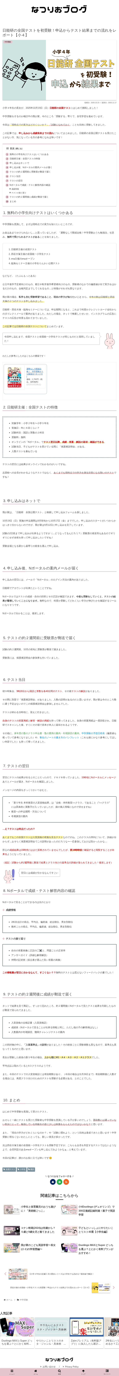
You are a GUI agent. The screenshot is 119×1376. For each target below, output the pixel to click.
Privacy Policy (72, 1366)
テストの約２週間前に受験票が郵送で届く (30, 172)
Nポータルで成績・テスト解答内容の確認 (30, 185)
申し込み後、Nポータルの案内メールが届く (31, 167)
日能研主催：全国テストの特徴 (25, 159)
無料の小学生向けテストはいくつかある (29, 154)
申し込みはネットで (19, 163)
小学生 (23, 1169)
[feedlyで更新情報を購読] (59, 1182)
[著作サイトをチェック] (53, 1182)
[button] (113, 1332)
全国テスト (10, 1169)
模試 (32, 1169)
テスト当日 (15, 176)
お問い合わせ (49, 1366)
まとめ (13, 201)
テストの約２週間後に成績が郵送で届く (29, 197)
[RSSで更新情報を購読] (66, 1182)
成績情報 (15, 189)
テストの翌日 (16, 181)
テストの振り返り (18, 193)
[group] (17, 1333)
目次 (12, 148)
